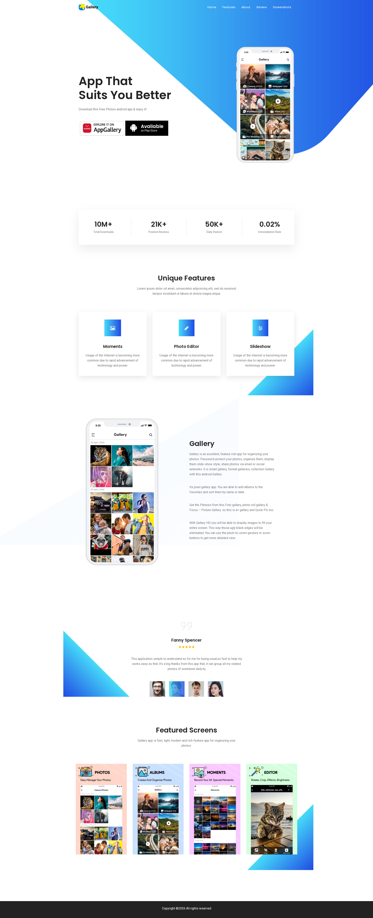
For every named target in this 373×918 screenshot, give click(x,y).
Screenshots (282, 7)
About (245, 7)
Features (228, 7)
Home (211, 7)
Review (262, 7)
